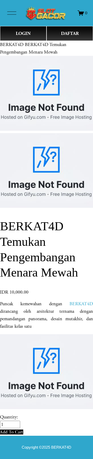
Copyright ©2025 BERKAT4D (46, 447)
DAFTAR (70, 33)
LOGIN (23, 33)
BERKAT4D (12, 45)
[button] (11, 432)
